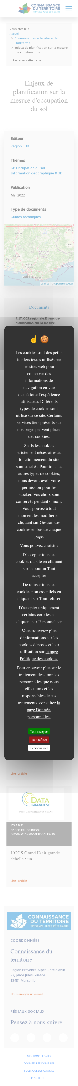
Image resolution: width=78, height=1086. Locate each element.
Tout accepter (39, 731)
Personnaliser (39, 748)
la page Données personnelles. (43, 709)
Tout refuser (39, 739)
